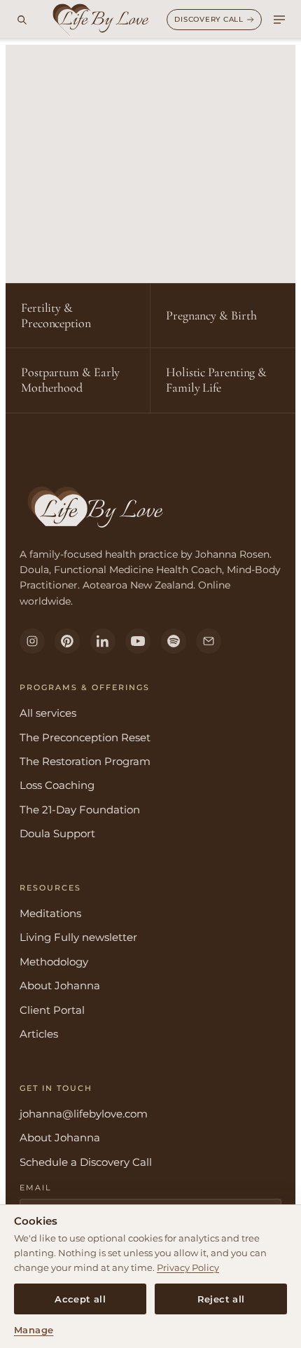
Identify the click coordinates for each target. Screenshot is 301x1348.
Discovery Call (209, 19)
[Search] (21, 19)
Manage (33, 1329)
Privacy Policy (188, 1267)
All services (48, 713)
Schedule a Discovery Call (86, 1162)
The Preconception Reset (85, 737)
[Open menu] (279, 19)
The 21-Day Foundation (80, 809)
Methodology (54, 961)
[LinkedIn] (102, 641)
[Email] (208, 641)
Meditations (50, 913)
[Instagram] (32, 641)
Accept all (80, 1299)
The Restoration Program (85, 761)
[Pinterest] (67, 641)
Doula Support (57, 833)
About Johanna (60, 985)
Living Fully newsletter (78, 937)
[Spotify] (173, 641)
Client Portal (52, 1010)
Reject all (221, 1299)
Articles (39, 1033)
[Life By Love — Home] (100, 20)
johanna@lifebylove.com (84, 1113)
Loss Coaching (57, 785)
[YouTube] (137, 641)
